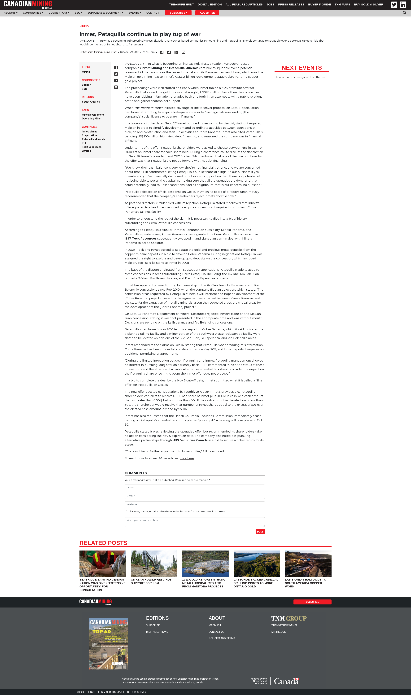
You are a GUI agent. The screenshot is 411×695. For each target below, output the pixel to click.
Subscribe (312, 602)
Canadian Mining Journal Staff (99, 52)
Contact (152, 12)
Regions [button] (10, 12)
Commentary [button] (58, 12)
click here (187, 458)
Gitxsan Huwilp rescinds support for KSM (151, 581)
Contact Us (216, 631)
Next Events (302, 67)
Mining (84, 26)
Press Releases (291, 4)
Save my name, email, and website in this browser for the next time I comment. (178, 511)
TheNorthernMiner (284, 625)
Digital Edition (210, 4)
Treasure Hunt (181, 4)
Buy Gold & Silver (368, 4)
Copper (86, 84)
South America (91, 101)
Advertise (207, 12)
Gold (84, 88)
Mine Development (93, 114)
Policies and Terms (222, 638)
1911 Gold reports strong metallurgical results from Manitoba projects (204, 583)
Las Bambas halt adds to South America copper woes (305, 583)
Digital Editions (157, 631)
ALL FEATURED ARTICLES (244, 4)
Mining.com (278, 631)
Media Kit (215, 625)
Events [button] (133, 12)
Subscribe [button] (177, 12)
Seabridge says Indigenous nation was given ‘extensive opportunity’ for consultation (102, 585)
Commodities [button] (32, 12)
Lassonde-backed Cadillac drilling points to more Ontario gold (256, 583)
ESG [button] (77, 12)
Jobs (270, 4)
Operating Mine (91, 118)
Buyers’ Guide (319, 4)
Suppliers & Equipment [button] (104, 12)
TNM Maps (342, 4)
